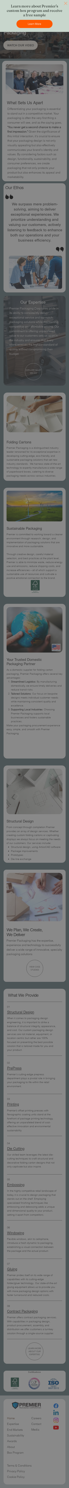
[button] (65, 3)
